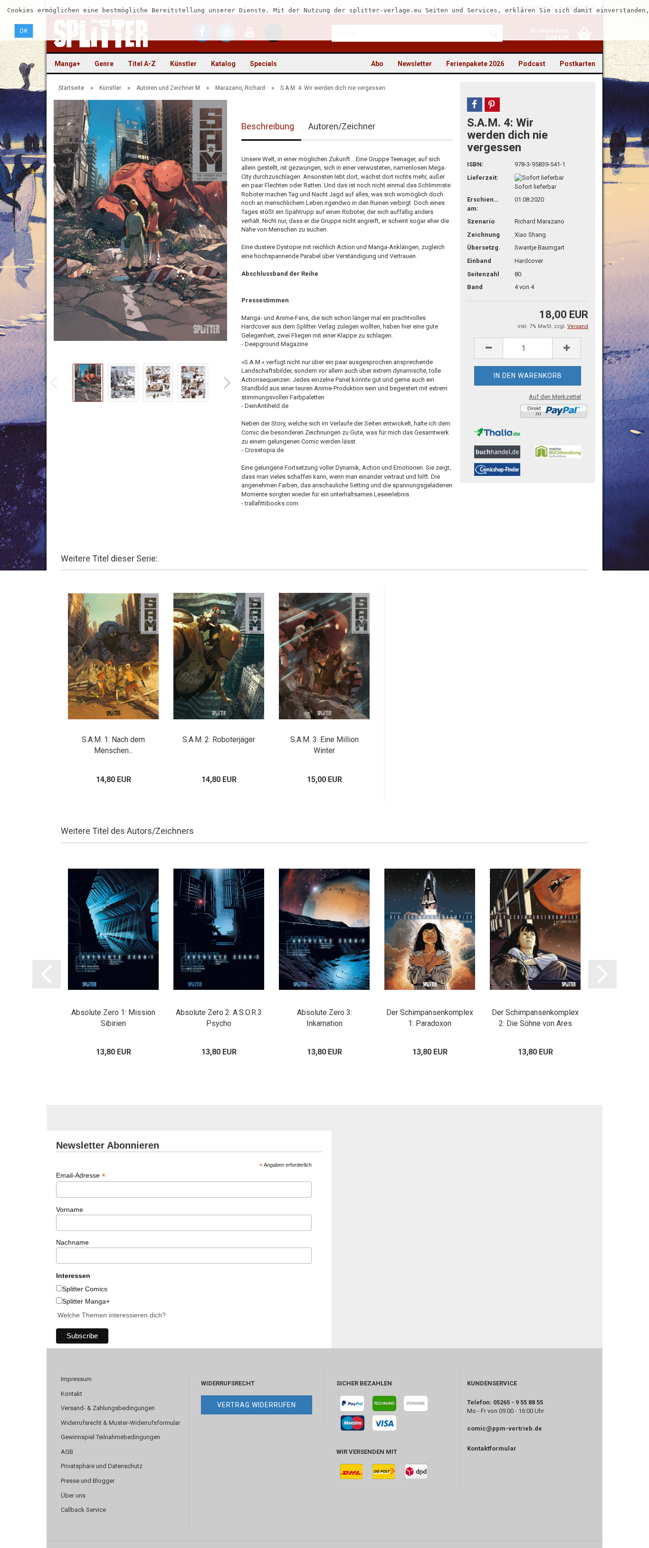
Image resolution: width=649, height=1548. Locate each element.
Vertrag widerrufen (256, 1405)
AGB (67, 1451)
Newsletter (415, 64)
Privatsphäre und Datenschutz (102, 1466)
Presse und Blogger (88, 1480)
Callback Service (83, 1509)
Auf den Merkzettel (555, 396)
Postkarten (577, 64)
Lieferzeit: (482, 177)
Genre (104, 64)
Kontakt (71, 1393)
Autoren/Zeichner (341, 126)
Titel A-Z (142, 64)
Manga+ (67, 64)
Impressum (76, 1379)
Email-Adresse (80, 1175)
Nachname (72, 1242)
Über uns (73, 1495)
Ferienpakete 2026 (475, 64)
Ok (23, 31)
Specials (263, 64)
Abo (377, 64)
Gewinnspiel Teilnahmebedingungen (110, 1437)
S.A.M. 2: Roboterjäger (218, 739)
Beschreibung (267, 126)
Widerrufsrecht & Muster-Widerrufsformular (120, 1422)
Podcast (531, 64)
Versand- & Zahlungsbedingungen (108, 1408)
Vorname (69, 1209)
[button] (474, 104)
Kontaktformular (491, 1448)
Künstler (183, 64)
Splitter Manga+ (86, 1301)
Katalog (223, 64)
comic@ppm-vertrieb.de (504, 1428)
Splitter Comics (84, 1289)
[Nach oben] (623, 1533)
